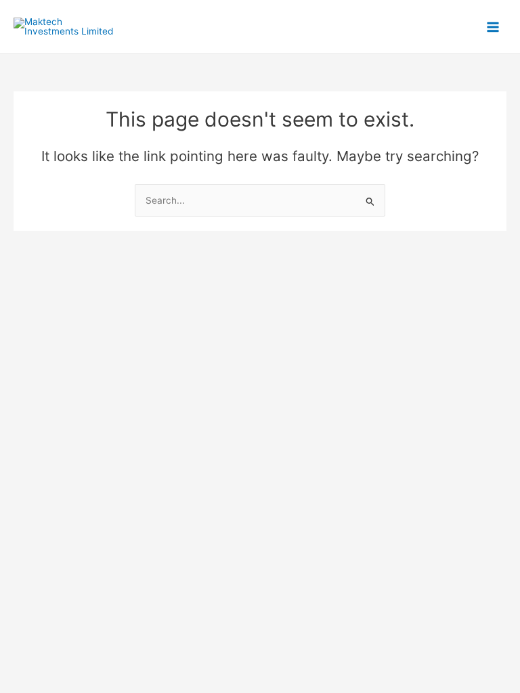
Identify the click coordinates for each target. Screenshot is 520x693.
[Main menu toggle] (493, 27)
